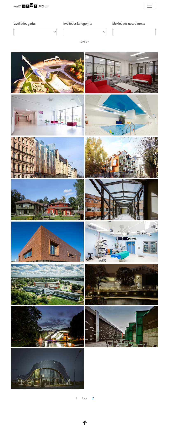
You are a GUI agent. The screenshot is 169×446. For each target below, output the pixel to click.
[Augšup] (84, 423)
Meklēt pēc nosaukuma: (128, 24)
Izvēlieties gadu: (24, 24)
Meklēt (84, 42)
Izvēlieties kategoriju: (77, 24)
